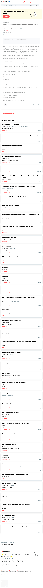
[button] (4, 561)
